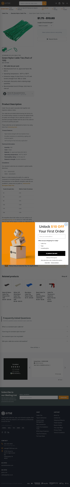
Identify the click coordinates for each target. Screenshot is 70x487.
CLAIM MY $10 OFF (51, 253)
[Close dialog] (66, 224)
